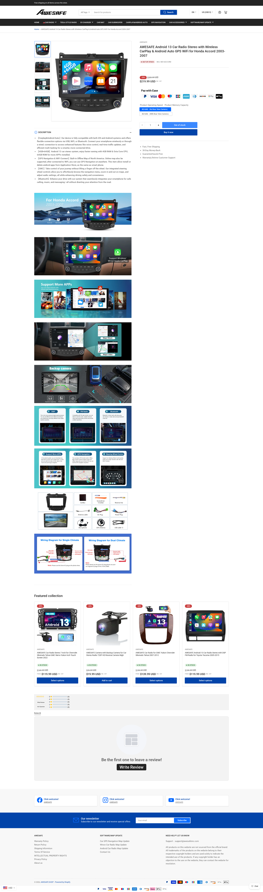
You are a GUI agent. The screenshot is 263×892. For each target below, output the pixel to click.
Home (36, 29)
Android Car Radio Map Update (114, 848)
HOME (36, 22)
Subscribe (182, 820)
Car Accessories (177, 22)
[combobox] (134, 12)
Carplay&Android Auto (137, 22)
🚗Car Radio (48, 22)
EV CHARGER (85, 22)
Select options (57, 680)
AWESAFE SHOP (47, 882)
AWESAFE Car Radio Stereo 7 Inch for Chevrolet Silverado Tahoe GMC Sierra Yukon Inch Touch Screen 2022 (57, 655)
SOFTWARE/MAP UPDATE (201, 22)
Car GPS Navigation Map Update (114, 841)
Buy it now (168, 132)
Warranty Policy (41, 841)
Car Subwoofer (115, 22)
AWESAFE (143, 42)
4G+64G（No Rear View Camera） (155, 109)
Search (170, 12)
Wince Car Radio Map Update (113, 845)
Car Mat (100, 22)
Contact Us (105, 852)
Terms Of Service (42, 852)
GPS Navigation (158, 22)
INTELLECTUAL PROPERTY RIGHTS (50, 855)
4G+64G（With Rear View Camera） (156, 114)
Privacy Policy (40, 859)
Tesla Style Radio (68, 22)
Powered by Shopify (62, 882)
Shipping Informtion (43, 848)
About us (38, 863)
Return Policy (40, 845)
